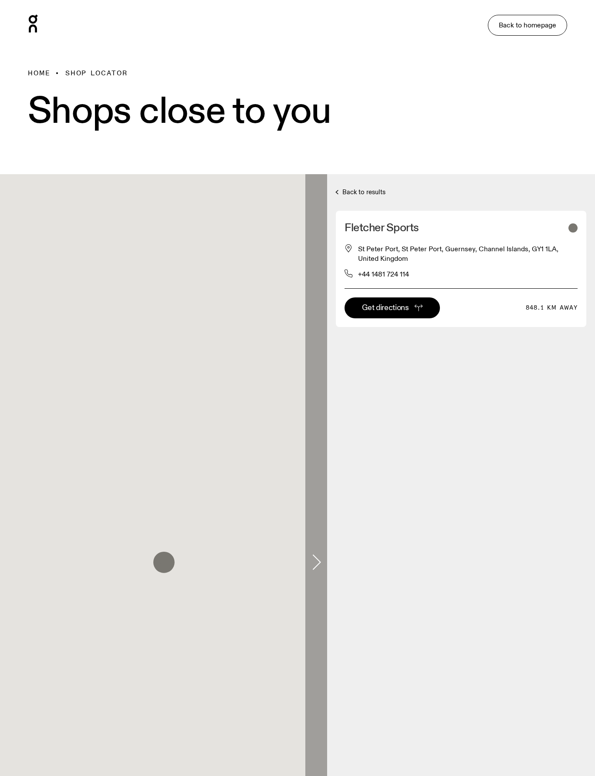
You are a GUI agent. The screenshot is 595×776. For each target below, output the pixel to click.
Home (39, 73)
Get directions (385, 308)
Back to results (363, 192)
